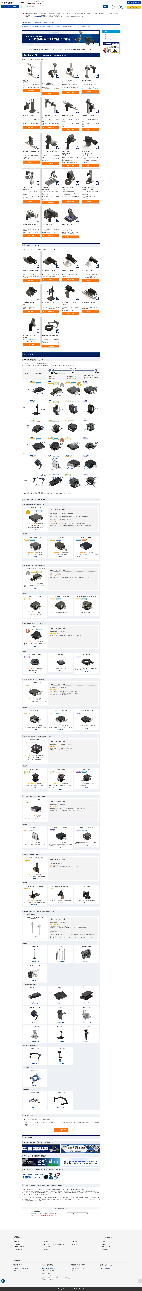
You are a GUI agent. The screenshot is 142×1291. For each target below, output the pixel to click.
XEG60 (85, 381)
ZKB (36, 936)
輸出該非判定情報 (76, 1244)
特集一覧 (46, 1249)
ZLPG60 (85, 419)
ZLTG (86, 787)
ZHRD (35, 787)
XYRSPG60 (86, 473)
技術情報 (46, 1241)
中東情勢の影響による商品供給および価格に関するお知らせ (39, 22)
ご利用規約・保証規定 (18, 1247)
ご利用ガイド (107, 34)
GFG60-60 (86, 455)
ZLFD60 (67, 419)
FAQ (105, 36)
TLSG (49, 455)
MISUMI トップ (25, 26)
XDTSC (61, 614)
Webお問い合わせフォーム (19, 1268)
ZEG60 (85, 400)
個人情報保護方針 (17, 1244)
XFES (35, 529)
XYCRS (35, 729)
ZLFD (36, 761)
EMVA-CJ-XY (36, 878)
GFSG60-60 (68, 455)
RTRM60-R (51, 437)
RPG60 (85, 437)
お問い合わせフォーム (77, 1214)
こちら (72, 365)
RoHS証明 (74, 1241)
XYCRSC (61, 729)
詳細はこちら (31, 90)
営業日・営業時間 (17, 1249)
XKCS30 (32, 381)
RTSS (60, 670)
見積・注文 (134, 7)
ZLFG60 (50, 419)
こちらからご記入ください (60, 1129)
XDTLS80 (50, 381)
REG (35, 672)
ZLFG (60, 789)
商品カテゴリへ (35, 961)
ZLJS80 (32, 419)
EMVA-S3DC (86, 902)
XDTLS (36, 588)
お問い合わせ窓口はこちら (106, 1268)
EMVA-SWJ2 (33, 473)
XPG (86, 728)
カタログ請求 (47, 1247)
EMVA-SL (32, 400)
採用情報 (104, 1244)
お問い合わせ (107, 39)
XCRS (35, 703)
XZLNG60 (68, 473)
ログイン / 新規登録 (135, 2)
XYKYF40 (50, 473)
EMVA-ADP (33, 455)
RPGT (86, 671)
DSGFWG (86, 845)
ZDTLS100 (51, 400)
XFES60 (67, 381)
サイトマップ (16, 1252)
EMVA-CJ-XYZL (35, 904)
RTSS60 (67, 437)
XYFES (35, 556)
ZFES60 (67, 400)
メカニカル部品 (35, 26)
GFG (61, 847)
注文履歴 (39, 16)
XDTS (35, 616)
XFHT (60, 556)
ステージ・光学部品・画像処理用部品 (51, 26)
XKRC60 (32, 437)
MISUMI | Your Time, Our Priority (13, 2)
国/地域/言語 (105, 1249)
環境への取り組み (106, 1247)
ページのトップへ (140, 1281)
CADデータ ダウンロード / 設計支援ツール (54, 1244)
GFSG (35, 820)
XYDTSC (86, 614)
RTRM (35, 646)
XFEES (86, 558)
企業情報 (104, 1241)
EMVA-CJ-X (61, 902)
